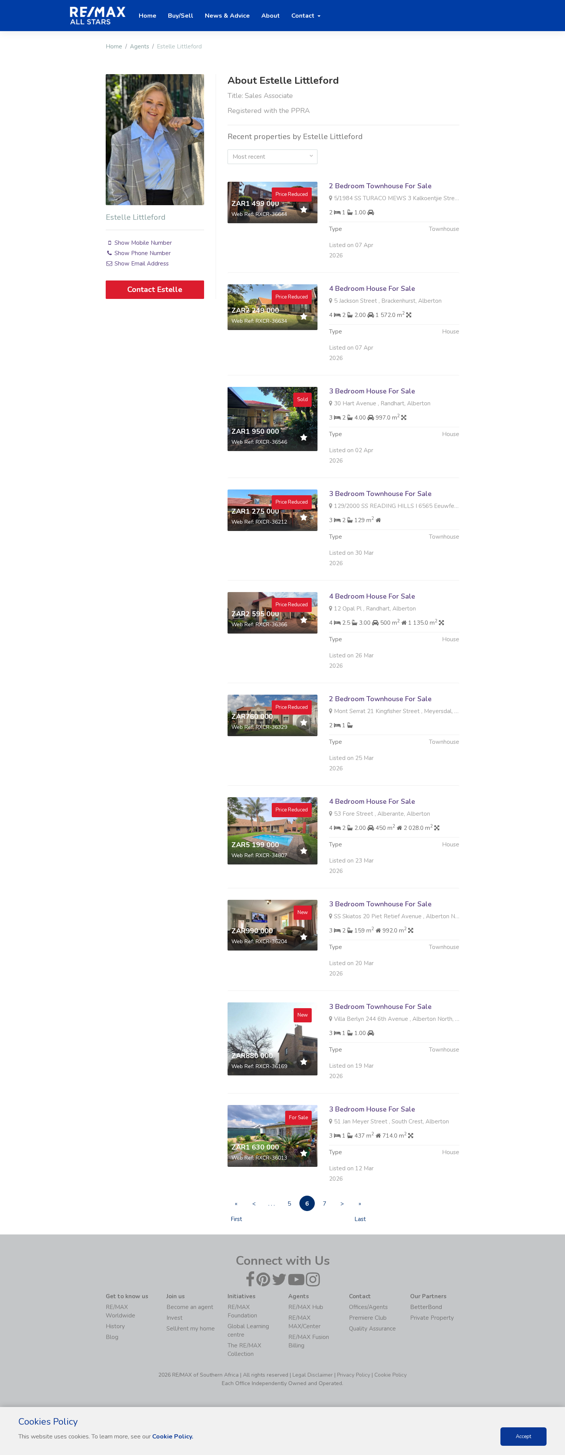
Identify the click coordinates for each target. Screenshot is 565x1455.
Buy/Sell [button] (180, 16)
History (115, 1326)
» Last (360, 1205)
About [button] (270, 16)
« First (236, 1205)
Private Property (432, 1318)
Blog (112, 1337)
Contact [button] (303, 16)
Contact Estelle (154, 289)
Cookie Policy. (172, 1436)
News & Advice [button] (227, 16)
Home (114, 46)
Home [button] (147, 16)
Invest (174, 1318)
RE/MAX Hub (305, 1307)
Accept (523, 1436)
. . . (271, 1204)
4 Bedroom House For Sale (372, 288)
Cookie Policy (390, 1375)
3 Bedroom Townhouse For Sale (380, 493)
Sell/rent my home (190, 1328)
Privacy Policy (353, 1375)
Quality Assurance (372, 1328)
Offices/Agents (368, 1307)
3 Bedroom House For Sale (372, 391)
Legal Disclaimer (312, 1375)
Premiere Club (368, 1318)
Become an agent (189, 1307)
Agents (139, 46)
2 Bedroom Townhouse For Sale (380, 186)
